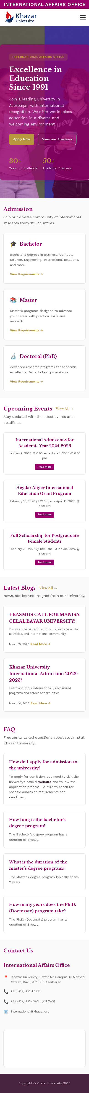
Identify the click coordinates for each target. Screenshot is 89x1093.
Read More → (40, 644)
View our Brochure (57, 139)
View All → (64, 409)
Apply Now (21, 139)
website (44, 782)
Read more (45, 466)
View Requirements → (26, 274)
